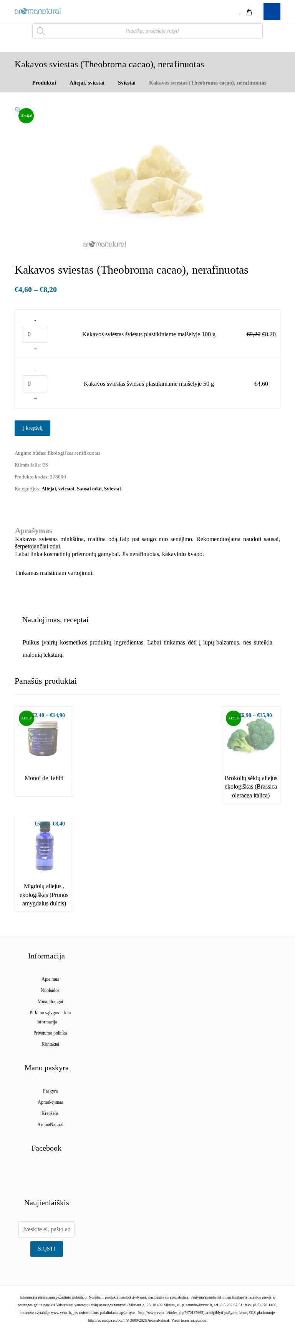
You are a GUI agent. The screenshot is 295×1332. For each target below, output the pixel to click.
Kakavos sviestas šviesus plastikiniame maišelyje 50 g (149, 383)
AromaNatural (50, 1124)
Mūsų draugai (50, 1001)
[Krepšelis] (249, 11)
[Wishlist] (240, 11)
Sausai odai (89, 489)
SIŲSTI (46, 1249)
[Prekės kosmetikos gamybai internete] (38, 11)
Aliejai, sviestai (58, 489)
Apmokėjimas (50, 1102)
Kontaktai (50, 1044)
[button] (18, 110)
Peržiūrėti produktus (48, 751)
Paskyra (50, 1091)
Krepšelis (50, 1113)
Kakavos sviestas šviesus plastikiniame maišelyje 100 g (148, 334)
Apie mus (50, 979)
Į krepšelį (32, 428)
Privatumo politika (50, 1033)
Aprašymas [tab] (33, 530)
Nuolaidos (50, 990)
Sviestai (112, 489)
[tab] (55, 619)
